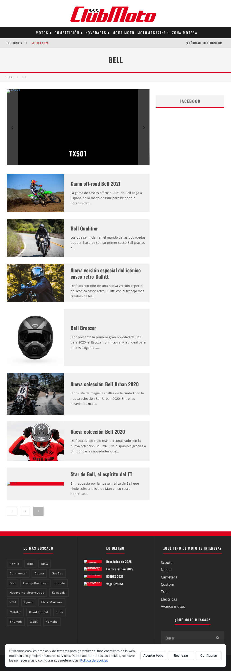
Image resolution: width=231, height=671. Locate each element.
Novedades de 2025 (119, 561)
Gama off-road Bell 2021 (95, 183)
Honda (60, 583)
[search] (217, 638)
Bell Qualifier (84, 228)
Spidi (59, 612)
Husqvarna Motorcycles (27, 592)
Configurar (208, 655)
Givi (12, 583)
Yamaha (52, 622)
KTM (13, 602)
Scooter (167, 562)
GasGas (57, 573)
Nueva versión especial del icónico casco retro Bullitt (106, 273)
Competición (67, 32)
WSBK (34, 622)
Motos (42, 32)
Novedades (95, 32)
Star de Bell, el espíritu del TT (101, 474)
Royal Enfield (38, 612)
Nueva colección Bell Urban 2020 (105, 384)
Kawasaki (59, 592)
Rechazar (181, 655)
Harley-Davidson (35, 583)
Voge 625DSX (114, 583)
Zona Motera (184, 32)
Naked (166, 569)
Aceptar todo (153, 655)
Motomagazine (151, 32)
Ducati (39, 573)
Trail (164, 591)
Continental (18, 573)
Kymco (28, 602)
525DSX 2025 (40, 43)
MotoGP (15, 612)
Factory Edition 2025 (119, 569)
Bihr (30, 564)
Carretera (169, 577)
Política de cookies (94, 660)
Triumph (16, 622)
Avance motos (173, 606)
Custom (167, 584)
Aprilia (14, 564)
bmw (44, 564)
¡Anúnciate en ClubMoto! (204, 43)
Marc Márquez (51, 602)
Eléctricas (169, 599)
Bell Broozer (83, 327)
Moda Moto (124, 32)
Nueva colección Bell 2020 (98, 431)
